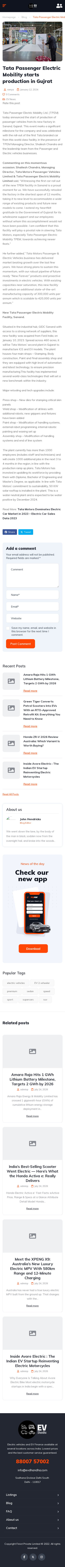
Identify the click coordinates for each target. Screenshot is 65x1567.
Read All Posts (11, 794)
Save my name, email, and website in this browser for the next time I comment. (33, 631)
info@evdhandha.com (32, 1470)
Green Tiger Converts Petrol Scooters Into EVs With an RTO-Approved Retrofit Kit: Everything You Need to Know (41, 710)
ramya (10, 89)
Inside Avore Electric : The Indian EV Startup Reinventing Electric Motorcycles (41, 770)
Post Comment (20, 644)
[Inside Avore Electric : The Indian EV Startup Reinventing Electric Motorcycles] (11, 770)
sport (10, 999)
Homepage (9, 17)
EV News (11, 99)
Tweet (27, 532)
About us (12, 1519)
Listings (11, 1494)
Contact (11, 1528)
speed (46, 991)
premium (12, 991)
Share (11, 532)
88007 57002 (32, 1461)
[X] (33, 1557)
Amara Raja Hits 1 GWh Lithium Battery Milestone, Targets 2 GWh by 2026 (41, 679)
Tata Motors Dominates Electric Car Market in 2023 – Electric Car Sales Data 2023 (32, 513)
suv (45, 999)
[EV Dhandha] (32, 6)
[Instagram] (41, 1557)
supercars (28, 999)
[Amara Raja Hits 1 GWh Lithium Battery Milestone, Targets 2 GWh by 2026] (11, 681)
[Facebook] (24, 1557)
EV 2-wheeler (42, 983)
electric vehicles (16, 983)
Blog (24, 17)
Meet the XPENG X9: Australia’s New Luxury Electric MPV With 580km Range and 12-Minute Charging (32, 1268)
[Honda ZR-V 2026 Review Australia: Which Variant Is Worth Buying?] (11, 743)
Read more (30, 690)
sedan (30, 991)
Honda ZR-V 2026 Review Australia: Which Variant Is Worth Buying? (41, 741)
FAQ (9, 1511)
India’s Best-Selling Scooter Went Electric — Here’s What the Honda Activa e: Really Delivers (32, 1173)
